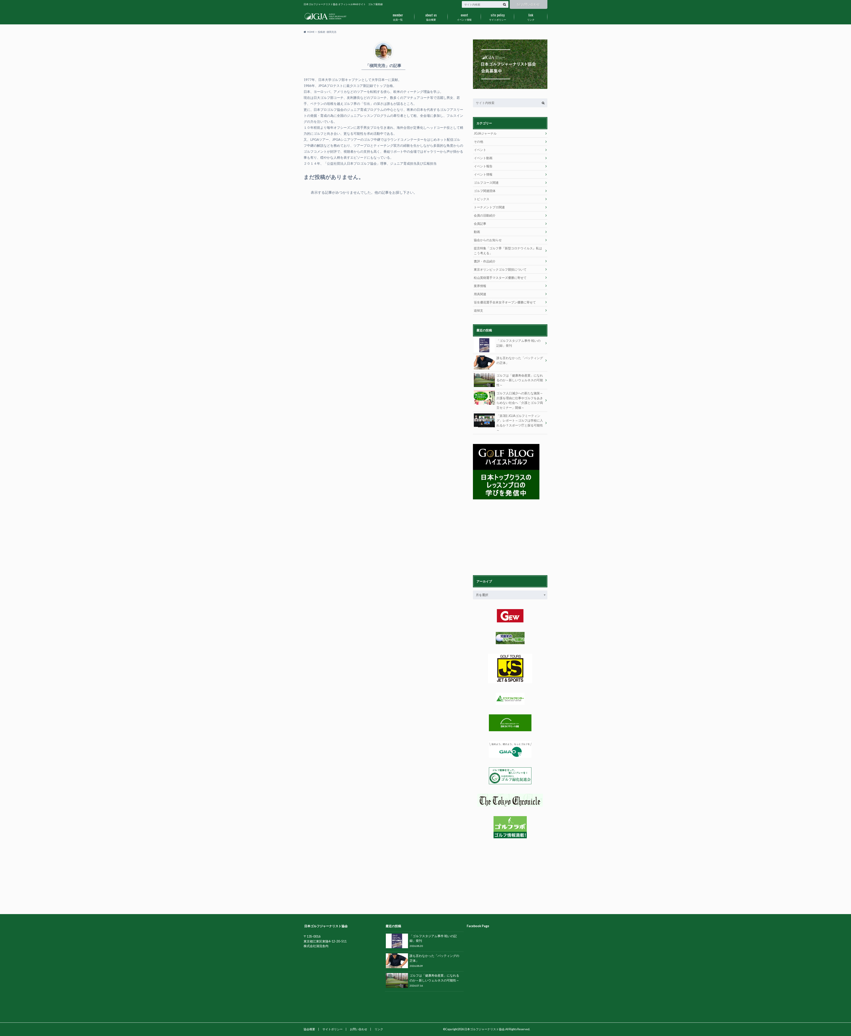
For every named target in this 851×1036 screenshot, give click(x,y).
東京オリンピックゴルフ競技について (500, 269)
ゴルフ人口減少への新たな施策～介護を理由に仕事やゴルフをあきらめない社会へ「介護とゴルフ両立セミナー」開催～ (519, 400)
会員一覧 (398, 16)
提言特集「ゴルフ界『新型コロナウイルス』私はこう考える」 (508, 250)
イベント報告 (483, 166)
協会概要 (431, 16)
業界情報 (480, 286)
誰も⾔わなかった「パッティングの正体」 (519, 360)
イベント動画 (483, 158)
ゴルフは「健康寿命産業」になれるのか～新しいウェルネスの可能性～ (519, 380)
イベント (480, 150)
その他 (478, 141)
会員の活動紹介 (485, 215)
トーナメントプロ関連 (489, 207)
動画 (477, 232)
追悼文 (478, 310)
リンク (531, 16)
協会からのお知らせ (488, 240)
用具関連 (480, 294)
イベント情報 (464, 16)
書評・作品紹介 (485, 261)
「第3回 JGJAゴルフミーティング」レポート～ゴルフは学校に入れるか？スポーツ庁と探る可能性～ (519, 423)
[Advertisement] (506, 536)
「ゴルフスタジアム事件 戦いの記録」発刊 (518, 343)
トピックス (481, 199)
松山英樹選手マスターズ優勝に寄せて (500, 278)
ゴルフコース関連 (486, 182)
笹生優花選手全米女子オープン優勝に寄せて (505, 302)
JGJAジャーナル (485, 133)
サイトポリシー (497, 16)
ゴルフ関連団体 (485, 191)
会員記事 (480, 223)
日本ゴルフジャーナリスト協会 (484, 1029)
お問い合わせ (530, 4)
